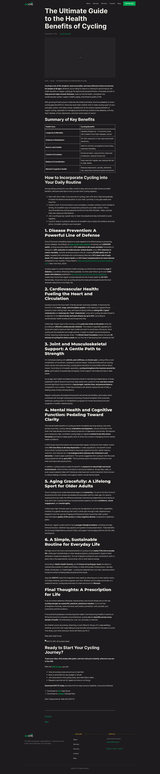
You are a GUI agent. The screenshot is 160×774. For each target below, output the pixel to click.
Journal (52, 81)
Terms (115, 749)
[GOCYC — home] (29, 4)
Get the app (129, 3)
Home (46, 81)
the (88, 274)
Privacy (109, 749)
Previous (48, 716)
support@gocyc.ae (113, 742)
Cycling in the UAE (65, 34)
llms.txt (120, 749)
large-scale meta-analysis (80, 244)
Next (47, 721)
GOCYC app (56, 666)
